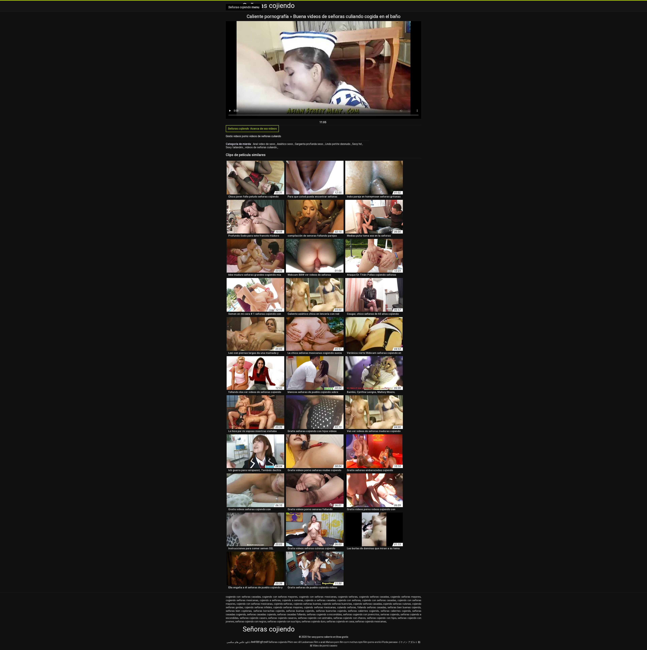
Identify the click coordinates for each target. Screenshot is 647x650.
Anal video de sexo (264, 144)
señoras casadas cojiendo (261, 614)
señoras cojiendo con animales (315, 618)
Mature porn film (335, 642)
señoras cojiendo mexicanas (370, 621)
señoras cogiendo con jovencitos (361, 614)
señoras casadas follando (291, 614)
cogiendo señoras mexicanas (242, 600)
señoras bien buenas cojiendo (404, 607)
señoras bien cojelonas (239, 611)
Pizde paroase (390, 642)
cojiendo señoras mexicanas (320, 607)
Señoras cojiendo (277, 642)
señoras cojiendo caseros (282, 618)
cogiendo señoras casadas (374, 596)
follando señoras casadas (371, 607)
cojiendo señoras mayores (288, 607)
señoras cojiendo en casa (340, 621)
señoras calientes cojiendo (396, 611)
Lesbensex (307, 642)
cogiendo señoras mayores (405, 596)
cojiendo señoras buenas (307, 603)
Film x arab (319, 642)
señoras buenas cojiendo (300, 611)
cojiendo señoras (283, 603)
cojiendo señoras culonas (397, 603)
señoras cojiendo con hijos (381, 618)
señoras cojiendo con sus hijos (284, 621)
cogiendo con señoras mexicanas (317, 596)
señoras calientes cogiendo (363, 611)
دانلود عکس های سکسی (238, 642)
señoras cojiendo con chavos (349, 618)
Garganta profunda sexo (309, 144)
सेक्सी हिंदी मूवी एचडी (259, 642)
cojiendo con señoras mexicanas (255, 603)
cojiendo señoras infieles (258, 607)
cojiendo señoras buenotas (337, 603)
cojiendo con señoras (349, 600)
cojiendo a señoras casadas (320, 600)
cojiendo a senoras (292, 600)
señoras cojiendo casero (253, 618)
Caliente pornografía (268, 16)
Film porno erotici (372, 642)
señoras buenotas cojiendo (331, 611)
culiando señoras (346, 607)
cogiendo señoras (348, 596)
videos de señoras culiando (261, 147)
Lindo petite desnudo (338, 144)
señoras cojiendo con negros (250, 621)
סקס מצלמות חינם (353, 642)
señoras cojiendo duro (314, 621)
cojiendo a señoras (270, 600)
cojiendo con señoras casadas (379, 600)
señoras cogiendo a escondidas (324, 614)
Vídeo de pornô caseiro (325, 645)
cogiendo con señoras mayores (279, 596)
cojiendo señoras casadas (367, 603)
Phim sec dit (294, 642)
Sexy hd (357, 144)
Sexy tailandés (235, 147)
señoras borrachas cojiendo (269, 611)
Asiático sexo (285, 144)
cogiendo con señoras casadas (243, 596)
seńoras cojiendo (389, 614)
